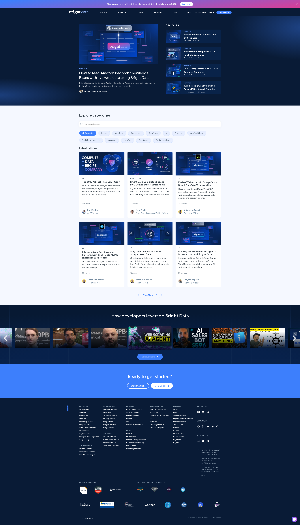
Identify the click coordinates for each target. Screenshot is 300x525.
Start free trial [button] (224, 12)
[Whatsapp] (198, 441)
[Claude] (212, 426)
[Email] (203, 441)
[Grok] (217, 426)
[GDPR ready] (200, 504)
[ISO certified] (184, 504)
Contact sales (200, 12)
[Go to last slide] (15, 338)
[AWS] (83, 490)
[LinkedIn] (198, 411)
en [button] (188, 12)
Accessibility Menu (86, 518)
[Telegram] (208, 441)
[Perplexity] (203, 426)
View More (148, 295)
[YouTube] (203, 411)
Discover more (148, 357)
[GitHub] (208, 411)
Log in (211, 12)
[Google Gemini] (208, 426)
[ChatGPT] (198, 426)
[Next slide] (285, 338)
